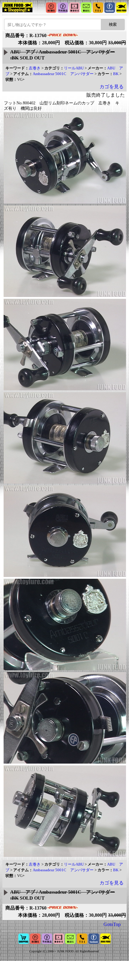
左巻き (34, 68)
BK (115, 73)
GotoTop (112, 924)
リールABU (74, 68)
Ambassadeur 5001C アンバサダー (63, 73)
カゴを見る (112, 86)
